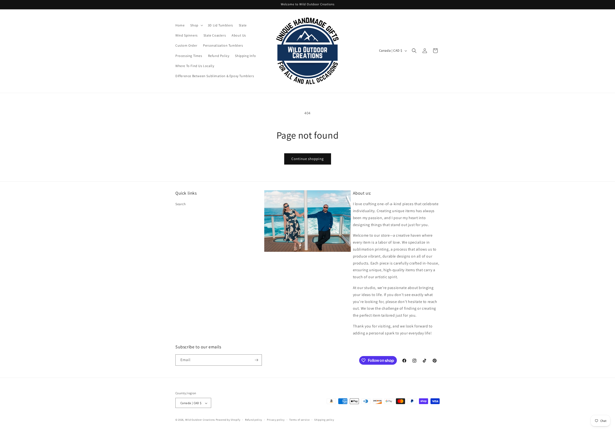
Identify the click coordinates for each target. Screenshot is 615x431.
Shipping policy (324, 419)
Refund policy (253, 419)
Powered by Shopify (228, 420)
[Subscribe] (256, 360)
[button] (196, 25)
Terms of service (299, 419)
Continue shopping (307, 158)
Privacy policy (276, 419)
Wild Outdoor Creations (200, 420)
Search (180, 204)
